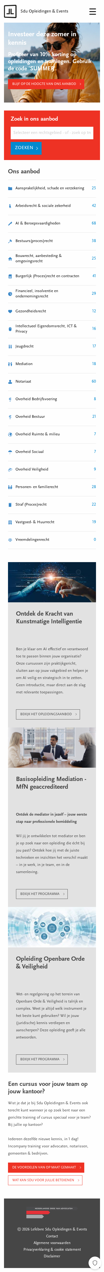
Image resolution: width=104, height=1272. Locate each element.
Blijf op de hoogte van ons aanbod (44, 84)
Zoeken (24, 148)
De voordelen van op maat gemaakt (44, 1167)
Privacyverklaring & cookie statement (52, 1250)
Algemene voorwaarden (52, 1243)
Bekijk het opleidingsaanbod (46, 714)
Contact (52, 1236)
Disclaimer (52, 1256)
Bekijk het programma (39, 894)
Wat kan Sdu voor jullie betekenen (43, 1180)
